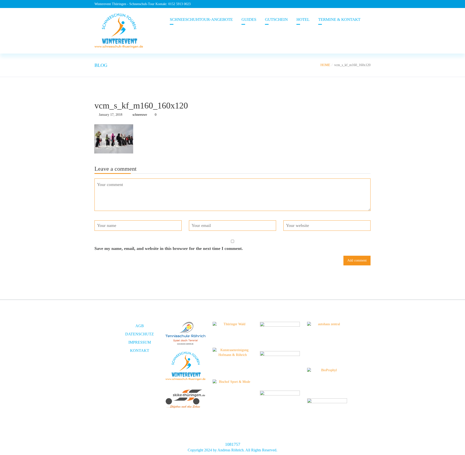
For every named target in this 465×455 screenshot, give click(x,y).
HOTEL (303, 19)
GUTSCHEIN (276, 19)
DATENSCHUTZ (139, 334)
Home (325, 65)
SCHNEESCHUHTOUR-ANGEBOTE (201, 19)
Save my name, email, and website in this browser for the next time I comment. (168, 248)
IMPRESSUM (139, 342)
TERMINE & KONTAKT (339, 19)
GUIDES (248, 19)
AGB (139, 326)
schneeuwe (139, 114)
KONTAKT (139, 350)
